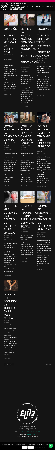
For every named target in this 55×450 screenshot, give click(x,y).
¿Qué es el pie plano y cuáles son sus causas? (26, 134)
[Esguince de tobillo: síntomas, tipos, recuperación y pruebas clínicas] (44, 20)
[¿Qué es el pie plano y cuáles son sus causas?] (27, 117)
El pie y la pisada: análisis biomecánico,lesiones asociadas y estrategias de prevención (30, 45)
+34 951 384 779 (24, 432)
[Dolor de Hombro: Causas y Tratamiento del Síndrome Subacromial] (44, 117)
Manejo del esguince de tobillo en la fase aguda (11, 306)
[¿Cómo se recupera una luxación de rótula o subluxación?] (44, 197)
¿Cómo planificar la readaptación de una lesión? (14, 134)
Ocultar (31, 447)
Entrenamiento (24, 65)
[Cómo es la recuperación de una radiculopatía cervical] (27, 197)
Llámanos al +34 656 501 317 (7, 1)
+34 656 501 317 (35, 432)
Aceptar (24, 447)
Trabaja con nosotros (49, 1)
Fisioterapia (24, 225)
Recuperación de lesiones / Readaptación (8, 57)
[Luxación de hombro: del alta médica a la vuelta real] (11, 20)
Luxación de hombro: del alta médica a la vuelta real (10, 40)
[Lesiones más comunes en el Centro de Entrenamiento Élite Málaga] (11, 197)
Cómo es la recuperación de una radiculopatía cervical (31, 214)
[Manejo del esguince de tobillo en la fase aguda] (11, 285)
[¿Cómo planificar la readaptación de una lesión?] (11, 117)
